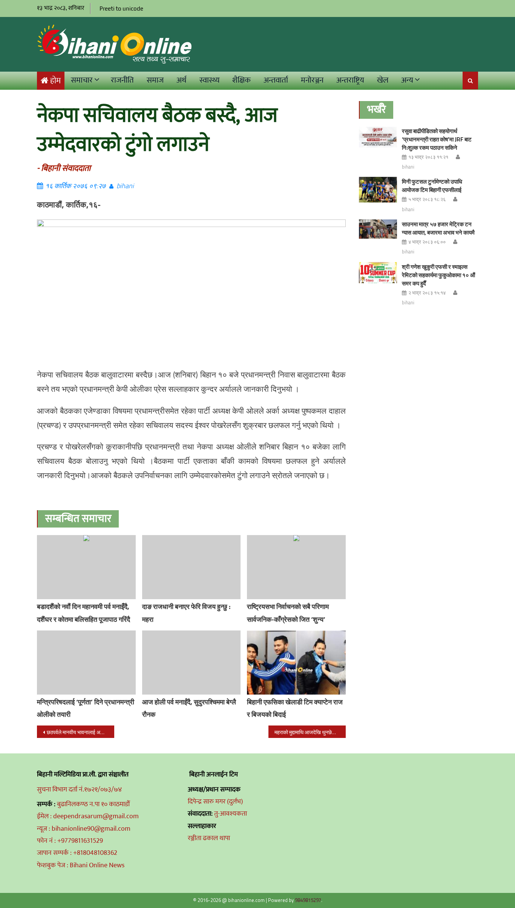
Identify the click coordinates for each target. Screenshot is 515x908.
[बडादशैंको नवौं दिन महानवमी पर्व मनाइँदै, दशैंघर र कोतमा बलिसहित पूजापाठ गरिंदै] (86, 567)
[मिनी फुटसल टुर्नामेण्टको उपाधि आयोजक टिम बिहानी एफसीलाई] (378, 189)
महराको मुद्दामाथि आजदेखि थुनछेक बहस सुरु (310, 732)
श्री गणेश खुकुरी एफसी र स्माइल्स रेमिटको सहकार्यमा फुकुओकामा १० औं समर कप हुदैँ (438, 275)
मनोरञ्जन (312, 80)
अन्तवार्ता (276, 80)
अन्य (407, 80)
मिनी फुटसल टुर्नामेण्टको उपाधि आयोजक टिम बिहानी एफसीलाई (432, 185)
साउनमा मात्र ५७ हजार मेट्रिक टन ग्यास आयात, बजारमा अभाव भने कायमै (438, 228)
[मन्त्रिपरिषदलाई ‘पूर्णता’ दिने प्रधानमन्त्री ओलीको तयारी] (86, 662)
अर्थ (181, 80)
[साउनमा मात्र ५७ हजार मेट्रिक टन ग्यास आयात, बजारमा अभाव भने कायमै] (378, 229)
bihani (125, 186)
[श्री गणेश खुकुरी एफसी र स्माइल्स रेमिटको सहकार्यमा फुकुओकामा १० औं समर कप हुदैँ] (378, 273)
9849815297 (308, 900)
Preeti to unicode (121, 8)
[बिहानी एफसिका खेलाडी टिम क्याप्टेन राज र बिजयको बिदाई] (296, 662)
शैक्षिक (241, 80)
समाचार (82, 80)
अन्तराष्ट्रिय (350, 80)
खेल (382, 80)
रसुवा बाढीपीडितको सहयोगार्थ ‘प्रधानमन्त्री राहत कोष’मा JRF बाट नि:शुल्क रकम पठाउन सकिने (437, 139)
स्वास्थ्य (209, 80)
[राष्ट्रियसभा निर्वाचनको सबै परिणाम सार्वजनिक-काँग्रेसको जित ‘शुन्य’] (296, 567)
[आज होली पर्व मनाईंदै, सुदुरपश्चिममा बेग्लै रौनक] (191, 662)
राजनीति (122, 80)
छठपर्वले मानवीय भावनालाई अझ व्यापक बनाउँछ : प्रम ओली (80, 732)
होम (55, 81)
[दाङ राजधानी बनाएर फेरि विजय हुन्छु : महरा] (191, 567)
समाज (155, 80)
